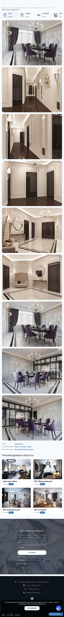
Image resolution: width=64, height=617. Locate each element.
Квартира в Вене (10, 481)
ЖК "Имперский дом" (43, 481)
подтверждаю (32, 608)
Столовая (23, 446)
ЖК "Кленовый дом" (11, 510)
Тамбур (29, 446)
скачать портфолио (55, 614)
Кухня (16, 446)
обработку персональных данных (34, 563)
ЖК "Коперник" (40, 510)
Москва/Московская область (24, 449)
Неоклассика (19, 444)
